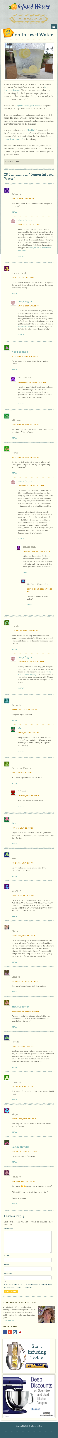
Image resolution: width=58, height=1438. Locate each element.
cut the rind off (24, 326)
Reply (14, 212)
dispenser (9, 162)
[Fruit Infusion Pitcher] (29, 1356)
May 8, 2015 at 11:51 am (28, 733)
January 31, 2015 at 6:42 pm (31, 662)
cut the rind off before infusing (34, 673)
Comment (8, 1228)
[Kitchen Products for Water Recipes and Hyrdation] (29, 1396)
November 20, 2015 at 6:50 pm (36, 551)
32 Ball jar (29, 130)
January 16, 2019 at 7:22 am (24, 1151)
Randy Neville (20, 1146)
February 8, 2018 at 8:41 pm (24, 1119)
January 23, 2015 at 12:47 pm (25, 631)
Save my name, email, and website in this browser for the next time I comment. (28, 1286)
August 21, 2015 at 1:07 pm (24, 936)
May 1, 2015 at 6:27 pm (22, 773)
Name (7, 1256)
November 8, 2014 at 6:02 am (25, 356)
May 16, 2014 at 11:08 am (23, 199)
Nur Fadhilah (20, 351)
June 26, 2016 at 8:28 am (22, 1046)
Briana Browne (21, 1006)
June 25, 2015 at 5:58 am (22, 863)
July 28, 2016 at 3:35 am (22, 1086)
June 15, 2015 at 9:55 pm (29, 796)
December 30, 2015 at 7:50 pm (25, 1011)
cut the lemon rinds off (14, 139)
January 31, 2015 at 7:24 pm (31, 485)
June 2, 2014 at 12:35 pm (23, 278)
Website (8, 1273)
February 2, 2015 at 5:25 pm (24, 710)
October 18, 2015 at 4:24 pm (25, 981)
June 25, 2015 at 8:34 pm (23, 895)
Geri (20, 728)
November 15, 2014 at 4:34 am (25, 425)
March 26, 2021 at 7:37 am (23, 1181)
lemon (17, 162)
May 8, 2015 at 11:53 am (22, 828)
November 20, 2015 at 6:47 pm (32, 382)
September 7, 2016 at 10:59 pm (39, 590)
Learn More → (8, 1320)
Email (7, 1264)
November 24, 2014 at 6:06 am (25, 457)
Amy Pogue (25, 220)
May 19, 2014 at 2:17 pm (29, 225)
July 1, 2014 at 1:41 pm (28, 306)
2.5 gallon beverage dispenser (27, 105)
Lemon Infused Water (29, 34)
